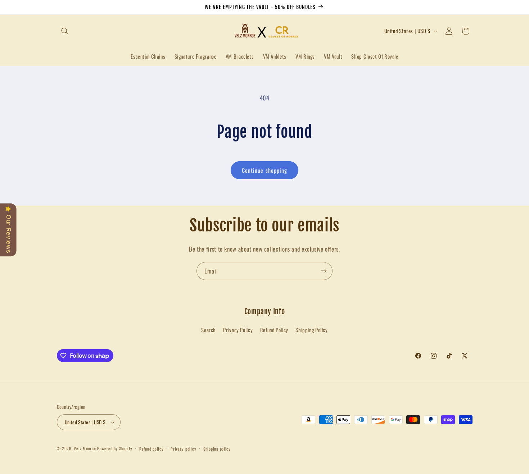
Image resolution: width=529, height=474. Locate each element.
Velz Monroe (85, 448)
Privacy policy (183, 449)
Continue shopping (264, 170)
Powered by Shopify (114, 448)
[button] (65, 31)
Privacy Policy (238, 330)
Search (208, 330)
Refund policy (151, 449)
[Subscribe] (324, 271)
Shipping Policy (311, 330)
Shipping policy (217, 449)
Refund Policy (274, 330)
